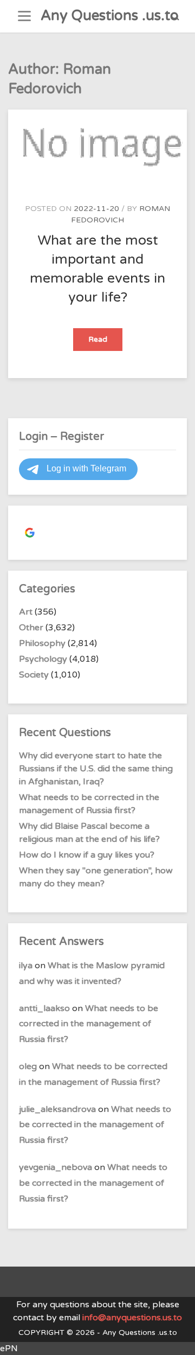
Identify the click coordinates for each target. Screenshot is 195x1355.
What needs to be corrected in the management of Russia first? (88, 1024)
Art (25, 611)
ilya (25, 965)
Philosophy (42, 643)
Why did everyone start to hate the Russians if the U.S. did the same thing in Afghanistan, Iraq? (96, 768)
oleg (28, 1066)
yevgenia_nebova (55, 1167)
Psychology (43, 659)
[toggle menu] (24, 16)
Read (105, 342)
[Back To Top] (177, 1337)
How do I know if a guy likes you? (86, 854)
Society (34, 674)
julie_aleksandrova (57, 1109)
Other (31, 627)
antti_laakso (44, 1008)
